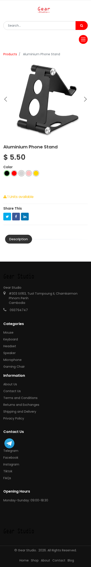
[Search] (82, 25)
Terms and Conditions (20, 398)
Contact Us (12, 391)
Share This (12, 208)
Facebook (10, 457)
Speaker (9, 353)
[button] (5, 99)
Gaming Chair (14, 366)
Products (10, 54)
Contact (58, 560)
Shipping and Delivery (19, 411)
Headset (9, 346)
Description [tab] (18, 239)
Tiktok (7, 471)
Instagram (11, 464)
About (45, 560)
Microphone (12, 360)
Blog (71, 560)
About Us (10, 384)
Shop (35, 560)
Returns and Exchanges (21, 405)
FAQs (7, 478)
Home (24, 560)
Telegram (10, 451)
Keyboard (10, 339)
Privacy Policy (13, 418)
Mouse (8, 332)
